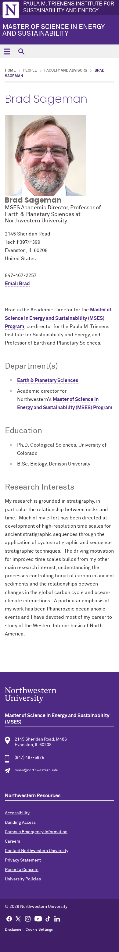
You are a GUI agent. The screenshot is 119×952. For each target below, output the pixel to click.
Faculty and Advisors (65, 71)
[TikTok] (47, 918)
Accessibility (17, 813)
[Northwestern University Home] (10, 10)
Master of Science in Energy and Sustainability (53, 30)
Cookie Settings (39, 930)
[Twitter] (18, 918)
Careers (12, 841)
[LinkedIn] (57, 918)
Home (10, 71)
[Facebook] (9, 918)
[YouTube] (38, 918)
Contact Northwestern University (36, 851)
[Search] (21, 51)
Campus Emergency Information (36, 832)
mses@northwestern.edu (36, 770)
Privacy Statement (23, 860)
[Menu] (7, 51)
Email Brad (17, 283)
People (30, 71)
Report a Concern (21, 870)
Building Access (20, 822)
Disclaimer (14, 930)
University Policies (23, 879)
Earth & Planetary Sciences (47, 380)
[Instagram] (28, 918)
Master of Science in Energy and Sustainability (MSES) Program (58, 318)
